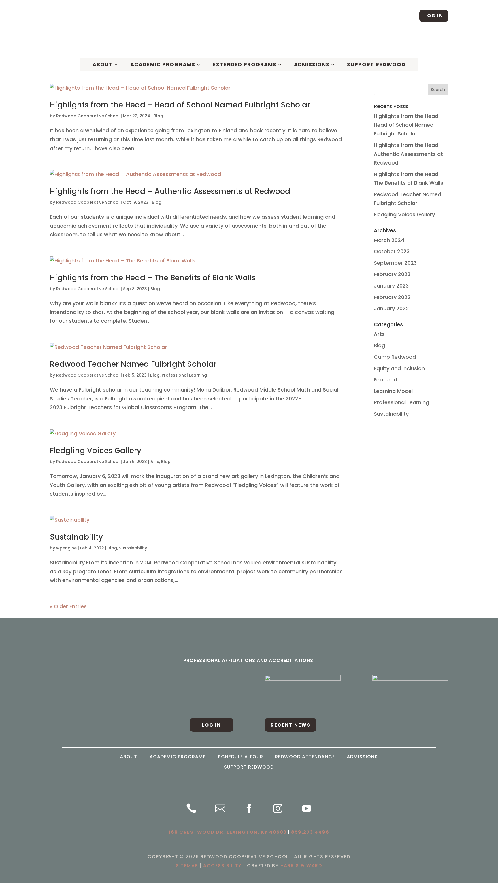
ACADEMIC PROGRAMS (178, 757)
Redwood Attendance (305, 757)
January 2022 (391, 308)
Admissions (311, 64)
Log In (433, 15)
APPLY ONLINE (266, 43)
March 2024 (389, 240)
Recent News (290, 725)
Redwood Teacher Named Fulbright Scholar (133, 364)
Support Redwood (376, 64)
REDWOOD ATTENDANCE (356, 43)
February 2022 (392, 297)
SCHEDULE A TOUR (224, 43)
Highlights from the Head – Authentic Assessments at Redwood (170, 191)
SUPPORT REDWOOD (249, 767)
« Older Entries (68, 606)
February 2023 (392, 274)
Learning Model (393, 391)
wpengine (66, 548)
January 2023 (391, 285)
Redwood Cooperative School (88, 116)
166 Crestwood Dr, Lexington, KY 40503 (228, 832)
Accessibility (222, 865)
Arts (154, 461)
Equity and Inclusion (399, 368)
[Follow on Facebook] (390, 16)
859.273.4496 (310, 832)
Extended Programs (244, 64)
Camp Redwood (395, 356)
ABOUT (103, 64)
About (128, 757)
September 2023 (395, 262)
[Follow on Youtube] (306, 808)
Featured (385, 379)
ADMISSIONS (362, 757)
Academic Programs (162, 64)
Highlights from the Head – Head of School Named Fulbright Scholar (180, 105)
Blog (158, 116)
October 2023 (392, 251)
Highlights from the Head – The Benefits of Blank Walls (153, 278)
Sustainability (76, 537)
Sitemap (187, 865)
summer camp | (306, 43)
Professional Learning (184, 375)
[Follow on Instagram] (408, 16)
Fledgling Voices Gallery (95, 450)
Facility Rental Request (418, 43)
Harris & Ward (301, 865)
